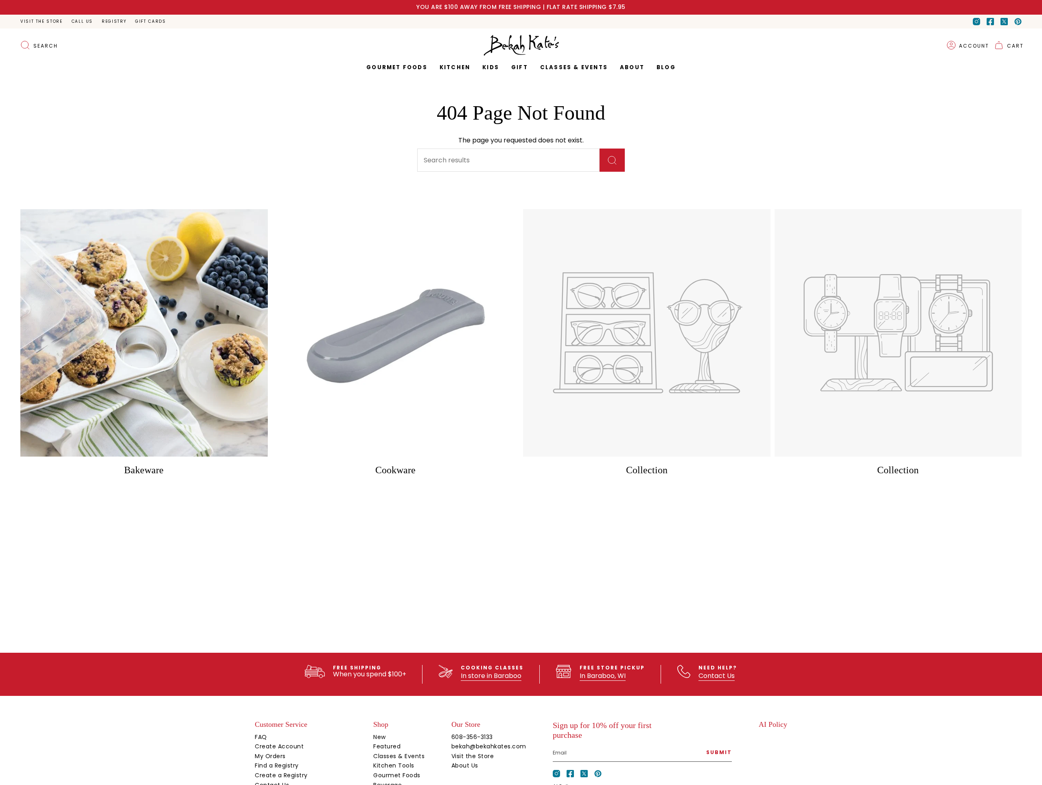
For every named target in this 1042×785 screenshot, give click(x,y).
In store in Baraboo (491, 675)
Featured (387, 746)
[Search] (612, 160)
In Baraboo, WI (603, 675)
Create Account (279, 746)
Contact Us (716, 675)
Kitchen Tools (393, 765)
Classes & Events (399, 756)
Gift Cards (150, 21)
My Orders (270, 756)
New (379, 737)
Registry (114, 21)
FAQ (261, 737)
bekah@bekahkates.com (488, 746)
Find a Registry (277, 765)
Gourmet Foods (396, 775)
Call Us (82, 21)
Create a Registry (281, 775)
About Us (464, 765)
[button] (519, 67)
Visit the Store (41, 21)
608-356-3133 (472, 737)
